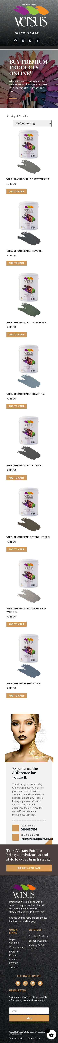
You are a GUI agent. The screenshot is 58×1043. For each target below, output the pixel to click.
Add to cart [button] (16, 191)
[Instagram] (22, 40)
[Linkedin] (30, 40)
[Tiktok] (37, 40)
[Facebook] (15, 40)
